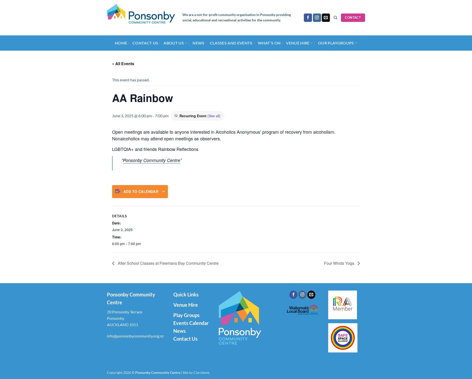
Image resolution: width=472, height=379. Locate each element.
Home (121, 43)
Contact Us (145, 43)
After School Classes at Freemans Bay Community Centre (168, 263)
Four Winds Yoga (339, 263)
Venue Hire (185, 305)
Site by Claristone (196, 372)
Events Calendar (191, 323)
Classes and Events (231, 43)
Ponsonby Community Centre (151, 160)
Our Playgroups (336, 43)
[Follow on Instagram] (317, 18)
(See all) (214, 115)
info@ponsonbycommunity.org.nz (135, 336)
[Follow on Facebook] (308, 18)
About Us (173, 43)
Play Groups (186, 315)
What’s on (269, 43)
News (198, 43)
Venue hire (297, 43)
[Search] (335, 17)
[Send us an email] (326, 18)
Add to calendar (140, 191)
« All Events (123, 63)
